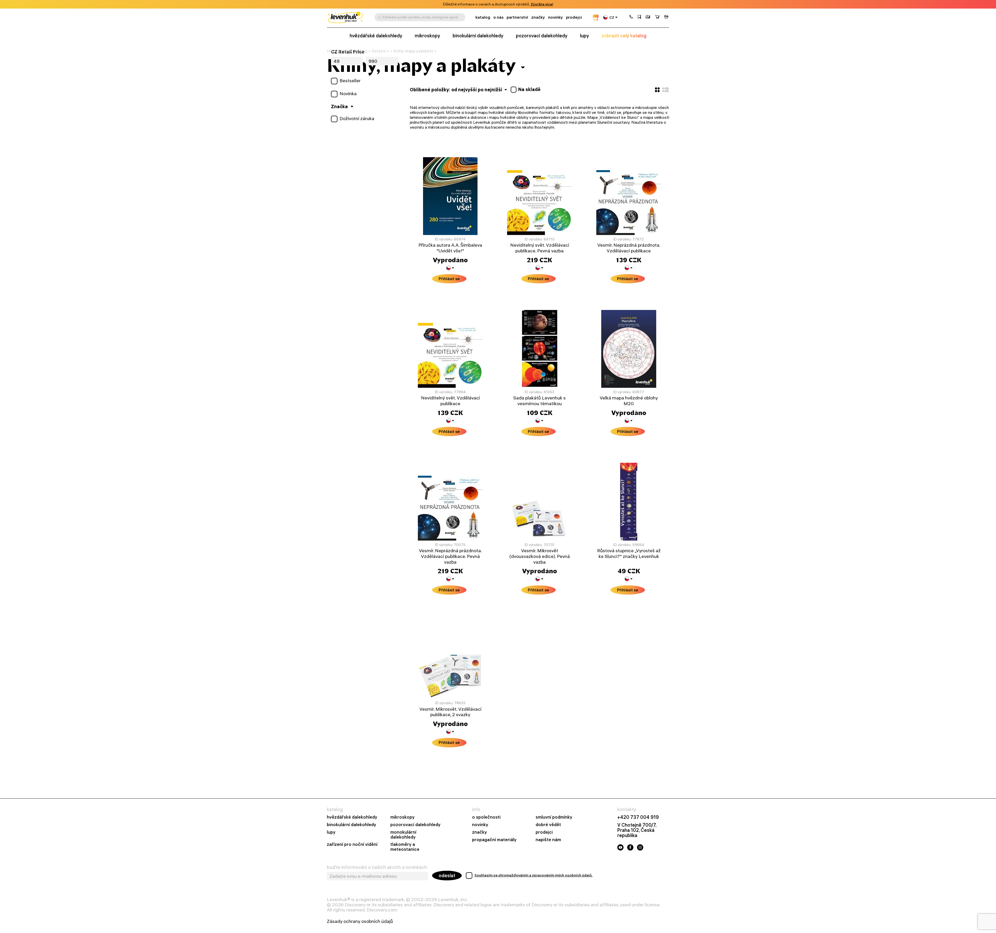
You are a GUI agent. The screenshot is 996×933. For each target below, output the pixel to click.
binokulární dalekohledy (478, 36)
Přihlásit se (449, 278)
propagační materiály (494, 839)
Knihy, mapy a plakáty (413, 51)
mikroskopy (427, 36)
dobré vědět (548, 824)
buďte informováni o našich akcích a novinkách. (377, 867)
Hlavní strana (338, 51)
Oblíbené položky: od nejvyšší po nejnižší (456, 90)
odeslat (447, 876)
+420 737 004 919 (638, 817)
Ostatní (378, 51)
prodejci (574, 17)
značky (538, 17)
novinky (555, 17)
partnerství (517, 17)
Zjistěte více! (542, 4)
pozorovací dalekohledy (542, 36)
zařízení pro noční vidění (352, 844)
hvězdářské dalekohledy (352, 817)
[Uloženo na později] (639, 17)
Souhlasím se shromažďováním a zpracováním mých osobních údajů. (533, 875)
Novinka (348, 93)
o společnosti (486, 817)
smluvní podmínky (554, 817)
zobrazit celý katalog (623, 36)
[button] (631, 17)
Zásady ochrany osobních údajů (360, 921)
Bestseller (350, 81)
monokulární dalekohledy (403, 835)
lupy (584, 36)
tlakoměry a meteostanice (404, 847)
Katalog (360, 51)
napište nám (548, 839)
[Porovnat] (648, 17)
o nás (498, 17)
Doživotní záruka (357, 118)
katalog (482, 17)
